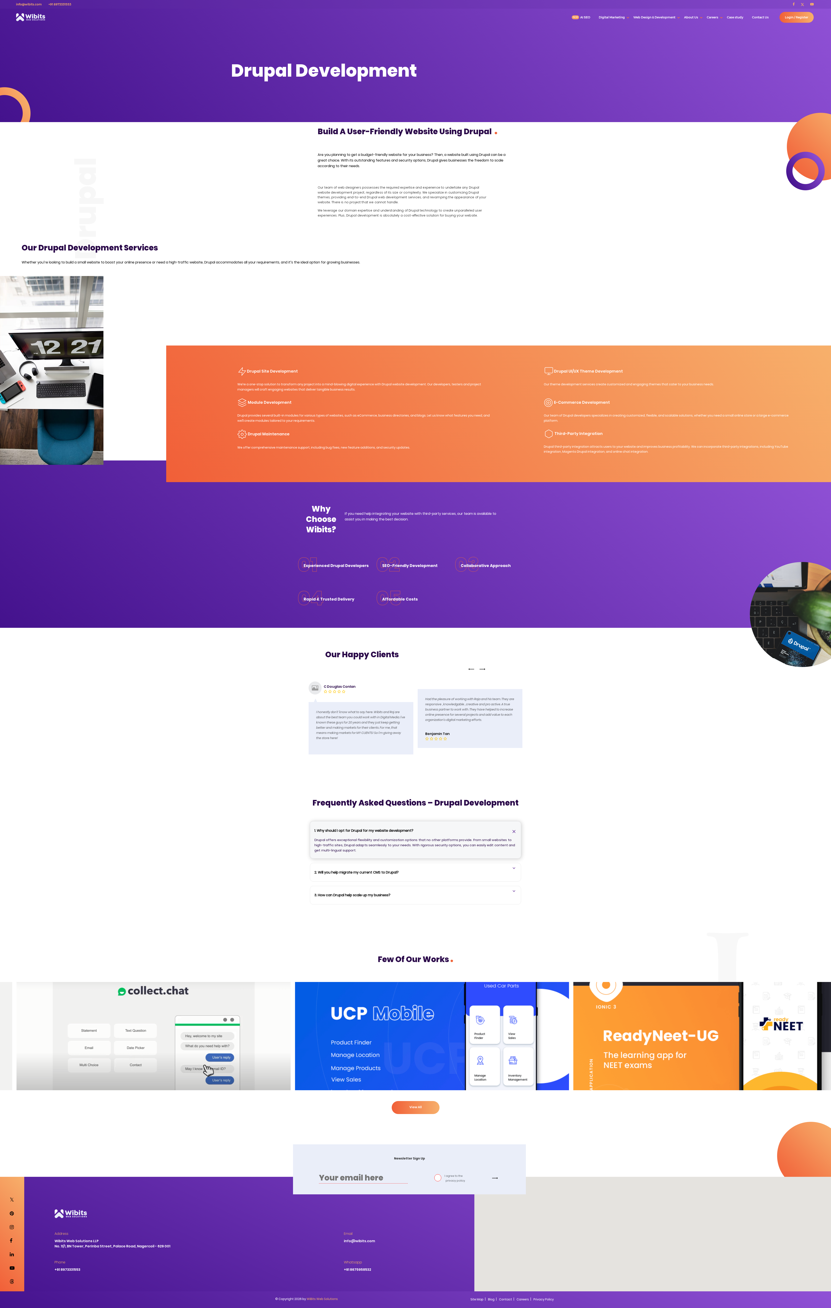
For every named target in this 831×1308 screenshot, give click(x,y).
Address (61, 1227)
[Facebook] (796, 4)
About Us (691, 17)
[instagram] (12, 1220)
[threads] (12, 1275)
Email (348, 1227)
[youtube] (812, 4)
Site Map (476, 1293)
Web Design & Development (654, 17)
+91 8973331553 (59, 4)
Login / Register (796, 17)
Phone (60, 1255)
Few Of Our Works (415, 953)
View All (415, 1100)
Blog (491, 1293)
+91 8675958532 (357, 1263)
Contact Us (760, 17)
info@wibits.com (29, 4)
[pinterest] (12, 1207)
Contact (505, 1293)
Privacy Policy (543, 1293)
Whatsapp (353, 1255)
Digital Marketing (612, 17)
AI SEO (585, 17)
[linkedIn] (12, 1248)
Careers (712, 17)
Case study (735, 17)
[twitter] (805, 4)
